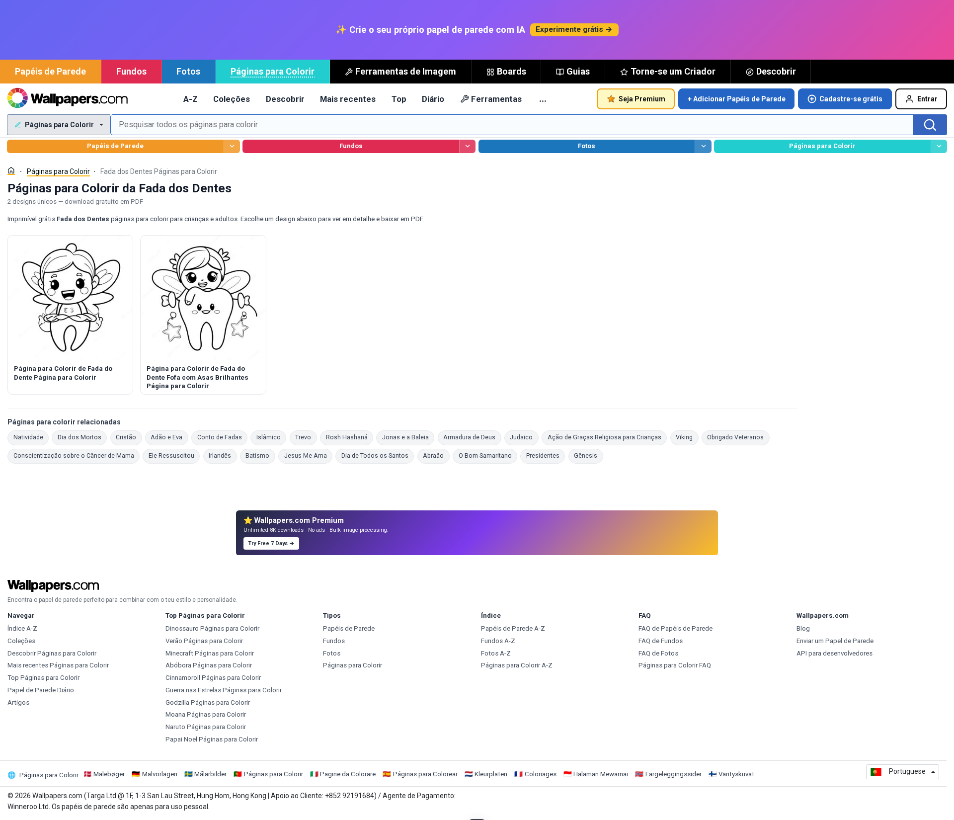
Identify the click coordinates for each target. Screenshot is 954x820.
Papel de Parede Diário (40, 690)
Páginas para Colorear (425, 774)
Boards (511, 71)
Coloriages (540, 774)
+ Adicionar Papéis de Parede (737, 99)
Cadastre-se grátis (850, 99)
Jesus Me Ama (308, 455)
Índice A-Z (22, 628)
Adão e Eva (169, 437)
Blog (803, 628)
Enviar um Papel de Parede (835, 641)
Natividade (31, 437)
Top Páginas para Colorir (43, 677)
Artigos (18, 702)
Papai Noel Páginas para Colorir (211, 739)
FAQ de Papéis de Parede (675, 628)
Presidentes (545, 455)
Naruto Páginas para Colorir (205, 727)
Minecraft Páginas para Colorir (209, 653)
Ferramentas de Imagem (405, 71)
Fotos (188, 71)
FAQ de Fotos (658, 653)
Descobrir (776, 71)
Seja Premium (642, 99)
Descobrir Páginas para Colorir (51, 653)
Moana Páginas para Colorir (205, 714)
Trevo (306, 437)
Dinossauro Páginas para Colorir (212, 628)
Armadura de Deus (472, 437)
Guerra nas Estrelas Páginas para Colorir (223, 690)
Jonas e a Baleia (408, 437)
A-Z (190, 99)
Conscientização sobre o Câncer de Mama (76, 455)
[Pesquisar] (930, 124)
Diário (433, 99)
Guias (578, 71)
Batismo (260, 455)
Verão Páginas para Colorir (204, 641)
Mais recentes (348, 99)
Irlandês (223, 455)
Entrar (927, 99)
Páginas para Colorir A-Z (517, 665)
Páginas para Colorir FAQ (674, 665)
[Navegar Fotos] (703, 146)
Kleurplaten (491, 774)
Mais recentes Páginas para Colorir (58, 665)
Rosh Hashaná (349, 437)
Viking (687, 437)
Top (399, 99)
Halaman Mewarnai (600, 774)
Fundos (131, 71)
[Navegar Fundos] (467, 146)
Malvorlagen (159, 774)
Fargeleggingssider (673, 774)
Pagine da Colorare (348, 774)
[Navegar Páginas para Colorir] (939, 146)
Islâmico (271, 437)
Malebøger (109, 774)
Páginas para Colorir (273, 71)
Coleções (231, 99)
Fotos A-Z (496, 653)
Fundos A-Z (498, 641)
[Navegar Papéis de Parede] (232, 146)
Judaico (524, 437)
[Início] (11, 170)
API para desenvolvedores (834, 653)
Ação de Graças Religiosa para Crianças (607, 437)
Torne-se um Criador (673, 71)
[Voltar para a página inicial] (67, 99)
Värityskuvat (736, 774)
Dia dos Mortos (82, 437)
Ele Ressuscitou (174, 455)
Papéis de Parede (50, 71)
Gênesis (588, 455)
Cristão (129, 437)
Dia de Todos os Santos (377, 455)
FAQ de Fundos (660, 641)
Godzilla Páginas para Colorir (207, 702)
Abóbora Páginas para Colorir (208, 665)
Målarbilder (210, 774)
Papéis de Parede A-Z (513, 628)
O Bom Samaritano (488, 455)
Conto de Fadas (222, 437)
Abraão (436, 455)
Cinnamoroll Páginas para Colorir (213, 677)
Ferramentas (496, 99)
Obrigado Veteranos (738, 437)
